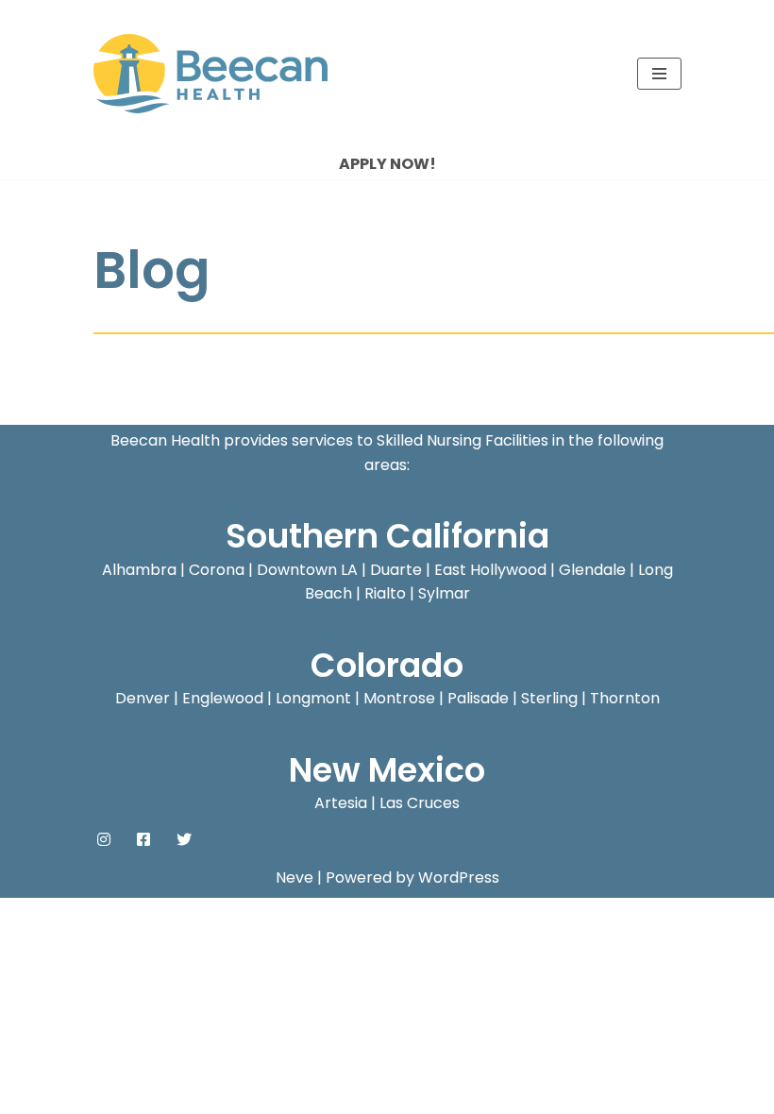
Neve (294, 877)
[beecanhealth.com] (210, 73)
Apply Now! (387, 164)
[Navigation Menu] (659, 74)
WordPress (458, 877)
